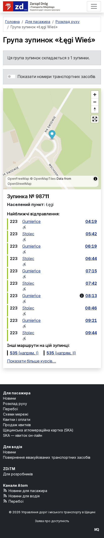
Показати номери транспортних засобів (56, 76)
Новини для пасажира (28, 491)
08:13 (91, 295)
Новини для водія (24, 496)
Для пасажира (17, 393)
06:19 (91, 246)
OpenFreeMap (18, 179)
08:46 (91, 308)
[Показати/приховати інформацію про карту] (95, 179)
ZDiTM (9, 469)
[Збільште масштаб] (94, 94)
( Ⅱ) (61, 352)
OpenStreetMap (20, 184)
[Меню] (94, 6)
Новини (9, 398)
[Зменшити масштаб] (94, 102)
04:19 (91, 221)
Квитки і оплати (16, 419)
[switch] (11, 76)
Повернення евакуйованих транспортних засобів (46, 457)
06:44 (91, 258)
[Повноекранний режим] (94, 119)
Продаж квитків (17, 425)
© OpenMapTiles (43, 179)
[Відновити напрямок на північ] (94, 109)
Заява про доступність (52, 521)
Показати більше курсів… (31, 361)
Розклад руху (15, 403)
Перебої (10, 409)
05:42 (91, 233)
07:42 (91, 283)
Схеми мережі (15, 414)
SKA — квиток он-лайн (22, 435)
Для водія (12, 447)
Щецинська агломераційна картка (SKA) (38, 430)
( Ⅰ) (24, 352)
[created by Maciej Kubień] (96, 529)
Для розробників (18, 474)
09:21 (91, 320)
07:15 (91, 270)
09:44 (91, 332)
